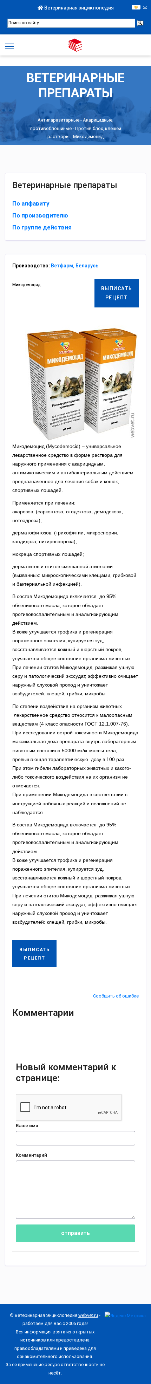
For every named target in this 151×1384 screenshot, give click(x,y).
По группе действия (42, 227)
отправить (75, 1233)
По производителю (40, 215)
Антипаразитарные (58, 120)
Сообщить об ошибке (116, 996)
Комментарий (31, 1155)
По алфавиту (31, 203)
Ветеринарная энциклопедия (78, 8)
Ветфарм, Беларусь (74, 265)
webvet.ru (88, 1315)
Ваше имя (27, 1125)
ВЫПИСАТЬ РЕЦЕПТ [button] (116, 293)
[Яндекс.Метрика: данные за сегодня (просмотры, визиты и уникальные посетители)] (125, 1316)
